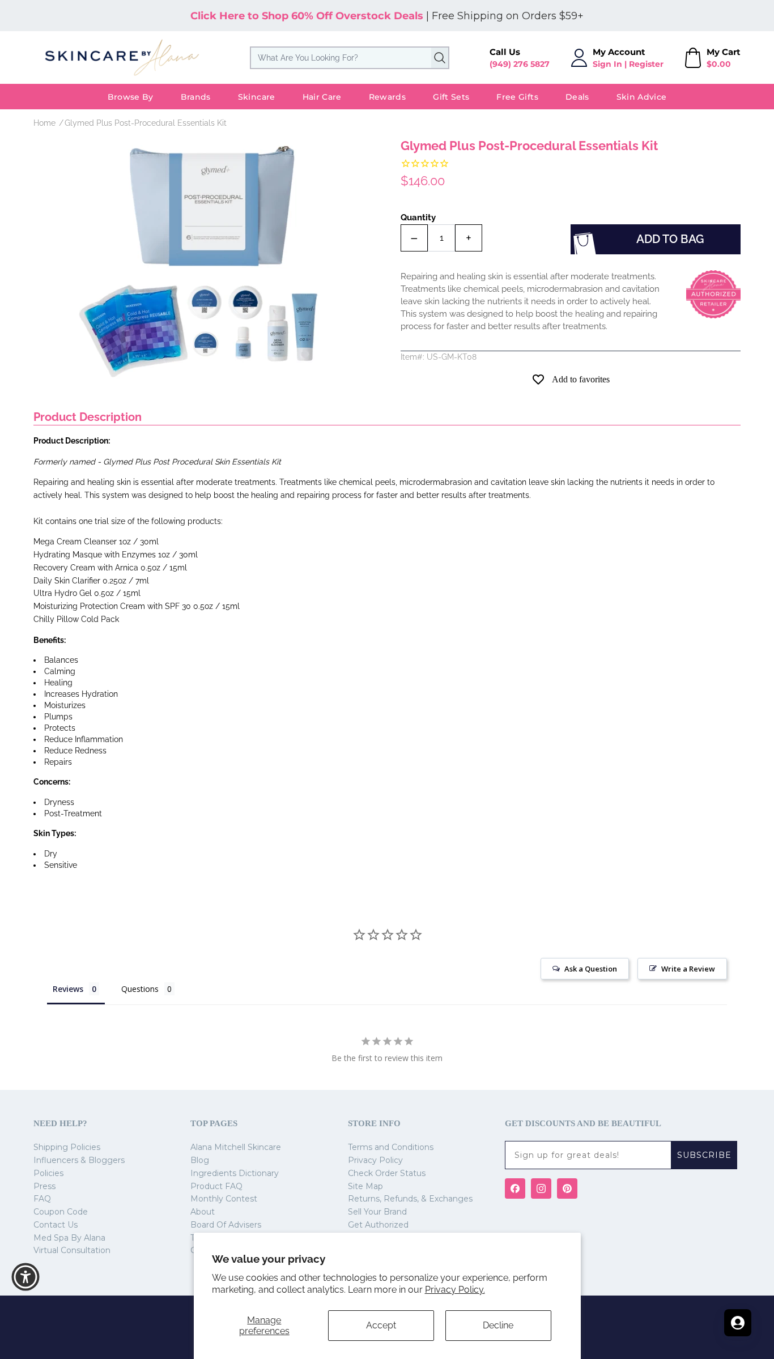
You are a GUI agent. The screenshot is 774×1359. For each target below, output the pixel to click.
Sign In (607, 64)
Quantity (418, 217)
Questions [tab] (140, 988)
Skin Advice (641, 97)
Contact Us (55, 1225)
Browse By (131, 97)
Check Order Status (387, 1173)
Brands (196, 97)
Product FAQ (216, 1186)
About (202, 1212)
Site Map (365, 1186)
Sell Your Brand (377, 1212)
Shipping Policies (66, 1147)
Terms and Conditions (390, 1147)
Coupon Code (60, 1212)
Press (44, 1186)
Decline (498, 1325)
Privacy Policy (375, 1160)
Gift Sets (451, 97)
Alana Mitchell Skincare (235, 1147)
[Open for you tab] (737, 1322)
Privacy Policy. (455, 1289)
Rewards (387, 97)
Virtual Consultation (71, 1250)
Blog (199, 1160)
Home (44, 122)
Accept (381, 1325)
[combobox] (349, 57)
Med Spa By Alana (69, 1238)
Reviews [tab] (68, 988)
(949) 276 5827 (520, 64)
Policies (48, 1173)
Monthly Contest (223, 1199)
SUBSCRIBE (704, 1155)
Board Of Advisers (225, 1225)
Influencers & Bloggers (79, 1160)
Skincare (256, 97)
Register (646, 64)
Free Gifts (517, 97)
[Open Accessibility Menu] (25, 1277)
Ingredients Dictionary (234, 1173)
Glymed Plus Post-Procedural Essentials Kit (146, 122)
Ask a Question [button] (590, 969)
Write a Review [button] (688, 969)
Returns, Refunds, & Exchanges (410, 1199)
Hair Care (322, 97)
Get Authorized (378, 1225)
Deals (577, 97)
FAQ (42, 1199)
